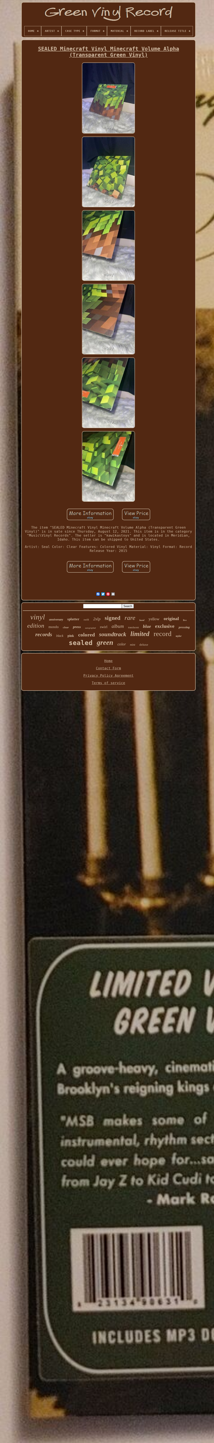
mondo (53, 627)
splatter (73, 619)
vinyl (37, 617)
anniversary (56, 619)
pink (71, 635)
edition (35, 625)
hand (141, 620)
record (163, 633)
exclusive (165, 626)
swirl (103, 627)
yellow (154, 619)
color (121, 644)
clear (66, 627)
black (59, 635)
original (171, 618)
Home (108, 661)
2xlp (97, 619)
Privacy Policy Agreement (108, 676)
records (43, 634)
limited (139, 633)
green (105, 642)
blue (147, 626)
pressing (184, 627)
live (185, 620)
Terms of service (108, 683)
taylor (179, 636)
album (118, 626)
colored (86, 634)
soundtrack (112, 634)
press (77, 627)
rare (130, 617)
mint (132, 644)
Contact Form (108, 668)
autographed (90, 628)
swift (86, 619)
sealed (81, 643)
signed (112, 618)
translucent (133, 627)
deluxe (143, 644)
